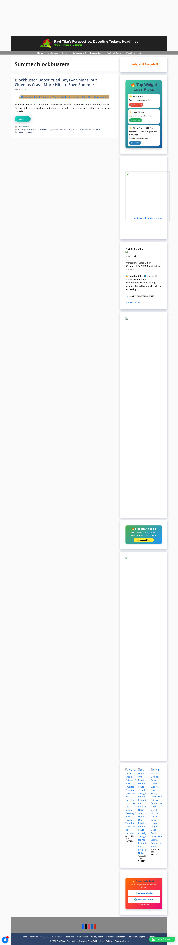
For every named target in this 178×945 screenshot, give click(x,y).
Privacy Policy (96, 936)
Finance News (96, 53)
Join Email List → (134, 302)
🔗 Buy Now (135, 143)
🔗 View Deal (135, 120)
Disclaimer (69, 936)
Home (40, 53)
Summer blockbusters (61, 129)
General (65, 53)
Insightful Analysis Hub (146, 64)
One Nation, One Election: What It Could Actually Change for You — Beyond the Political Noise (143, 833)
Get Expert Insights (136, 936)
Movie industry (45, 129)
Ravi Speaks (52, 53)
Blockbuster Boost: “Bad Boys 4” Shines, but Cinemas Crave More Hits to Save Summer (56, 82)
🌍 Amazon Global (143, 899)
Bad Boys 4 (23, 129)
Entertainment (79, 53)
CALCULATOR (46, 936)
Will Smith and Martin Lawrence (86, 129)
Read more (22, 119)
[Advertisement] (89, 18)
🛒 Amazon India (143, 893)
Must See (130, 53)
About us (34, 936)
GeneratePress (122, 941)
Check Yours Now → (143, 540)
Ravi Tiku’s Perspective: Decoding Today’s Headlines (96, 41)
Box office (33, 129)
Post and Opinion (114, 53)
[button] (162, 939)
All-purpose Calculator (115, 936)
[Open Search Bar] (140, 53)
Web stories (82, 936)
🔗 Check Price (136, 105)
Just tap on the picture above (147, 218)
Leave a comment (25, 132)
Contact (58, 936)
